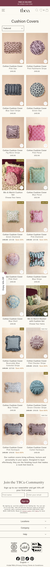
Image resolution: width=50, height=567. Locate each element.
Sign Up (25, 501)
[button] (3, 283)
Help (25, 534)
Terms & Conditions (35, 565)
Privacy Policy (21, 565)
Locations (25, 521)
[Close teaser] (5, 273)
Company (25, 527)
